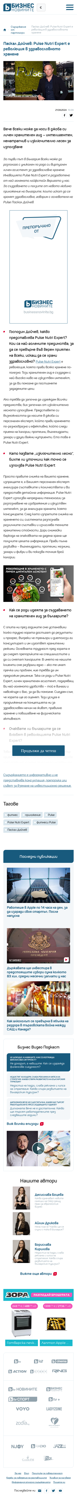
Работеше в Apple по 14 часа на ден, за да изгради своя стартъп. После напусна (37, 912)
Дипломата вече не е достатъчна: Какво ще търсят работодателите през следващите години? (37, 1103)
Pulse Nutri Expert (48, 362)
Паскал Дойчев (17, 829)
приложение (33, 815)
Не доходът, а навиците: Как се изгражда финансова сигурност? (32, 1058)
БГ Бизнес (15, 960)
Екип (26, 1473)
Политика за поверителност (47, 1473)
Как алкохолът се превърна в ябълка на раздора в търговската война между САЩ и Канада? (37, 1025)
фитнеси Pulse (46, 822)
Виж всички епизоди (22, 1124)
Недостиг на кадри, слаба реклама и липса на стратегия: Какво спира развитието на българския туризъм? (37, 1079)
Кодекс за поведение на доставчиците (26, 1477)
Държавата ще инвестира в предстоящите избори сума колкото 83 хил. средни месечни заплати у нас (36, 972)
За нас (18, 1473)
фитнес (12, 815)
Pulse (51, 815)
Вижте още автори (36, 1274)
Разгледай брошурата (52, 1294)
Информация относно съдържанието (31, 1482)
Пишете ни (59, 1482)
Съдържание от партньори (18, 29)
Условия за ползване (60, 1477)
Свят (12, 899)
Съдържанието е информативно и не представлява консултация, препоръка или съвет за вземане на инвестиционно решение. (37, 780)
